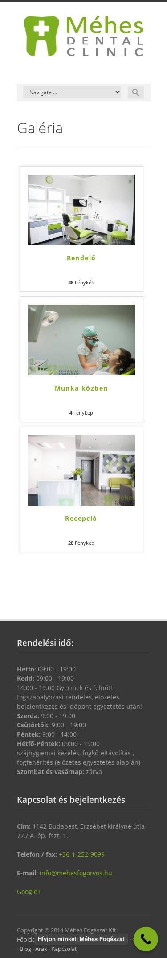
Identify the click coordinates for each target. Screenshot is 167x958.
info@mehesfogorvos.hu (76, 873)
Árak (41, 949)
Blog (25, 949)
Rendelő (81, 258)
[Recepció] (81, 470)
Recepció (81, 518)
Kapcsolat (64, 949)
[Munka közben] (81, 340)
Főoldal (27, 939)
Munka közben (81, 388)
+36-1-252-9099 (82, 854)
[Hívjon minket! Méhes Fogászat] (146, 939)
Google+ (29, 891)
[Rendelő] (81, 210)
